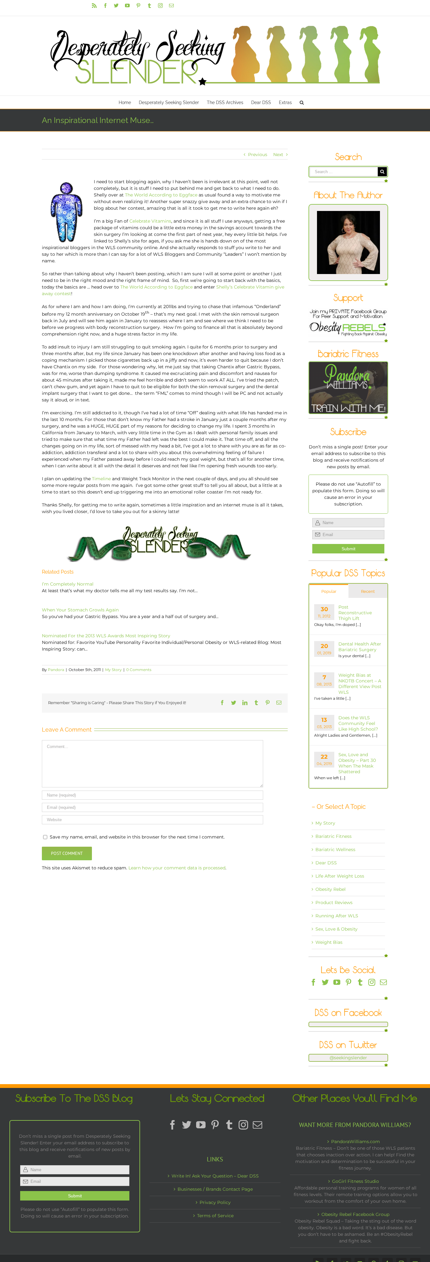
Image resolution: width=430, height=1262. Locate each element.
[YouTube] (336, 982)
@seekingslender (348, 1057)
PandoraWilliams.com (355, 1141)
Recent (368, 591)
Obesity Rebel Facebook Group (355, 1214)
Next (278, 154)
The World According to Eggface (161, 195)
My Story (113, 669)
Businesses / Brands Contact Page (215, 1189)
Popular (329, 591)
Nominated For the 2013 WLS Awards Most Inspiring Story (106, 636)
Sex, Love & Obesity (336, 929)
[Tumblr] (360, 982)
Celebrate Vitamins (150, 221)
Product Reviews (334, 902)
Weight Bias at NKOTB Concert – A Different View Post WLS (360, 683)
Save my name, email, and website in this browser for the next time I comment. (137, 837)
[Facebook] (313, 982)
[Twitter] (325, 982)
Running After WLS (336, 916)
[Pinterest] (348, 982)
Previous (257, 154)
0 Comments (138, 669)
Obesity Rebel (330, 889)
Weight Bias (328, 942)
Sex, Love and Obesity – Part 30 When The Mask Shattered (357, 763)
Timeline (101, 479)
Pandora (56, 669)
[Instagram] (371, 982)
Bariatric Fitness (333, 836)
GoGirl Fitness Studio (355, 1181)
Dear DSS (326, 863)
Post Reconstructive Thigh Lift (355, 612)
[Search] (302, 102)
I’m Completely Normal (67, 584)
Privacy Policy (215, 1202)
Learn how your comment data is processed (176, 868)
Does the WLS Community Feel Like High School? (358, 723)
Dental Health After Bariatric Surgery (359, 646)
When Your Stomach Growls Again (80, 610)
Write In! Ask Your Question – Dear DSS (215, 1176)
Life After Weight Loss (339, 876)
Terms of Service (215, 1215)
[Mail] (383, 982)
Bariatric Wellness (335, 849)
